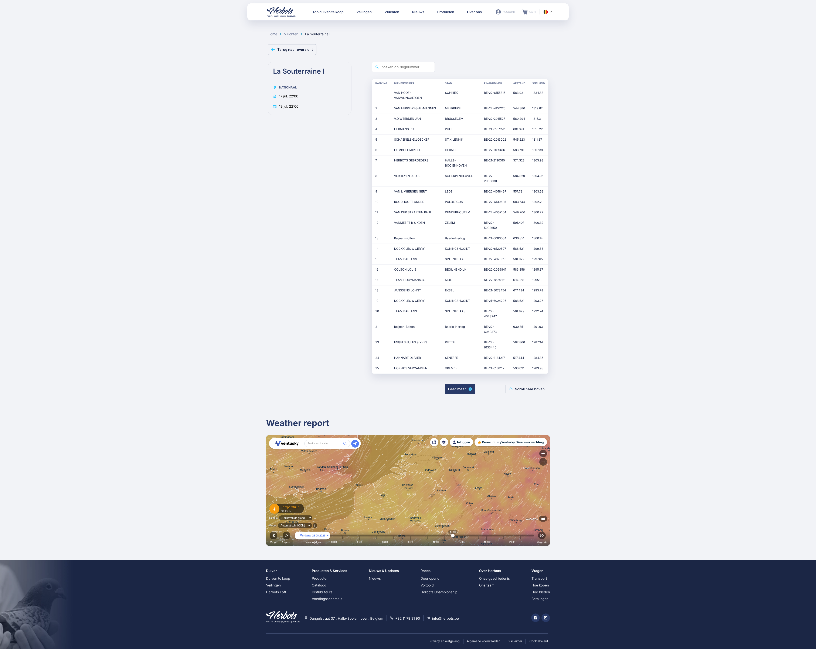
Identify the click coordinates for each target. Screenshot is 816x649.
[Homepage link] (281, 12)
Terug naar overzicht (295, 49)
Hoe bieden (540, 592)
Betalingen (539, 599)
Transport (539, 578)
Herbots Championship (439, 592)
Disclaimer (514, 641)
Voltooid (427, 585)
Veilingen (273, 585)
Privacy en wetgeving (444, 641)
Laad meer (457, 389)
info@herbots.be (445, 618)
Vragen (537, 571)
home (272, 34)
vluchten (291, 34)
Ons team (486, 585)
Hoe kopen (540, 585)
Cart (529, 11)
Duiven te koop (278, 578)
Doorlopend (430, 578)
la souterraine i (317, 34)
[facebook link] (535, 617)
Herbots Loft (276, 592)
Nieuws (375, 578)
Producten (320, 578)
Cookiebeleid (538, 641)
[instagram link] (545, 617)
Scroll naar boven (530, 389)
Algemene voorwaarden (483, 641)
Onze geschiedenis (494, 578)
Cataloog (319, 585)
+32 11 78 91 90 (407, 618)
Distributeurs (322, 592)
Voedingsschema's (327, 599)
